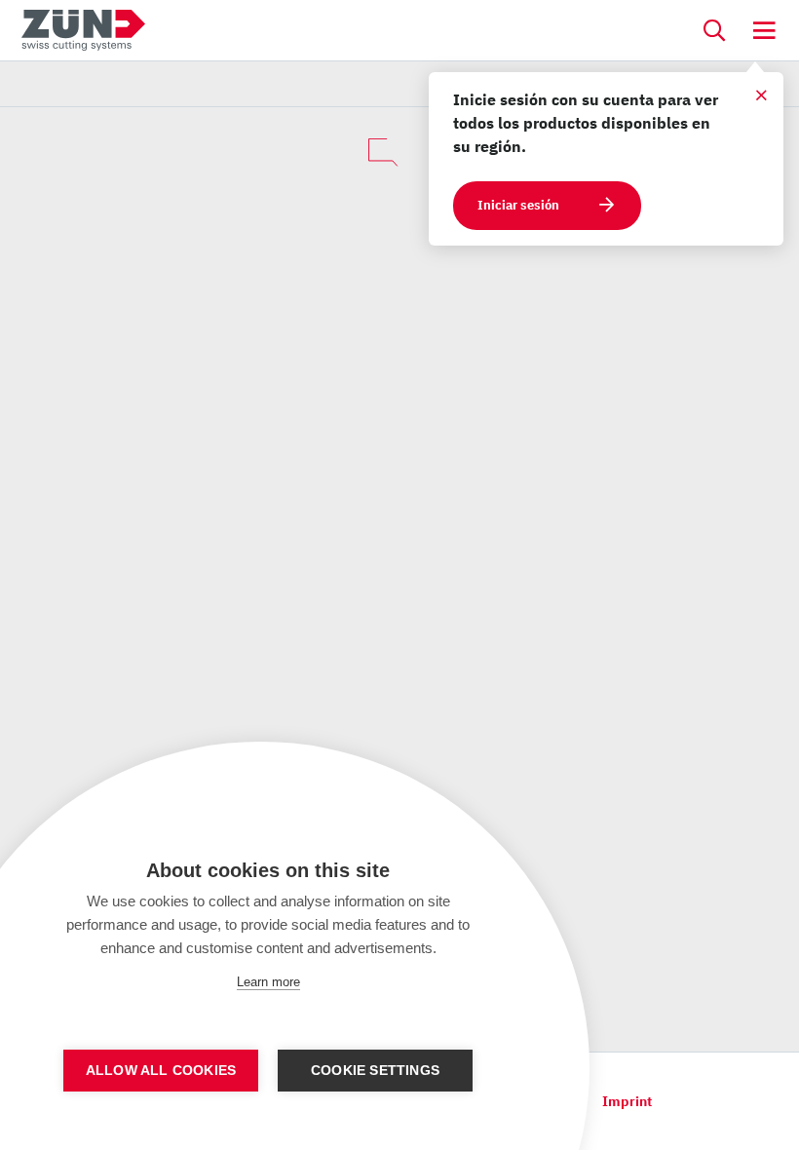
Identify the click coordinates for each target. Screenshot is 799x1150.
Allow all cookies (161, 1070)
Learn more (268, 982)
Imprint (627, 1101)
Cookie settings (375, 1070)
